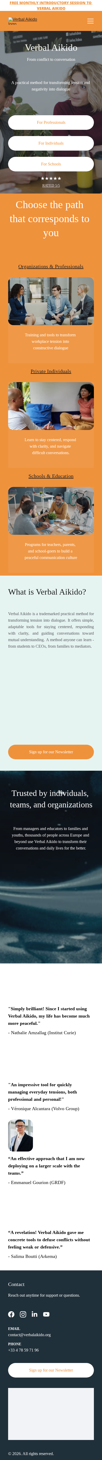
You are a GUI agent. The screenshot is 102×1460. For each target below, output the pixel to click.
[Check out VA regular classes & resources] (51, 406)
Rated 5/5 (51, 186)
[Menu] (90, 21)
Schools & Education (51, 476)
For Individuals (51, 143)
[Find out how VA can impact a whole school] (51, 511)
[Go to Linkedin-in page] (34, 1314)
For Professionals (51, 122)
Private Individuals (51, 371)
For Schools (51, 164)
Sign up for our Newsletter (51, 752)
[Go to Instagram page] (23, 1314)
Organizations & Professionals (50, 266)
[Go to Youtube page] (46, 1314)
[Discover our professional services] (51, 301)
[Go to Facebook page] (11, 1314)
